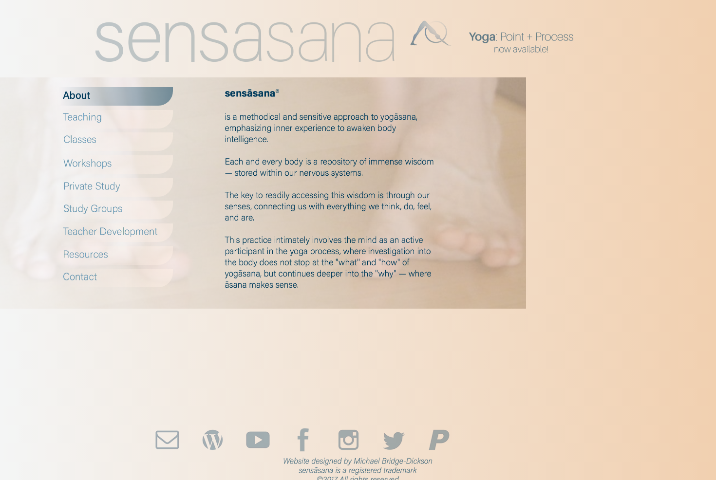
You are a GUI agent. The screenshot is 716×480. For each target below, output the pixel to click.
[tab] (115, 96)
